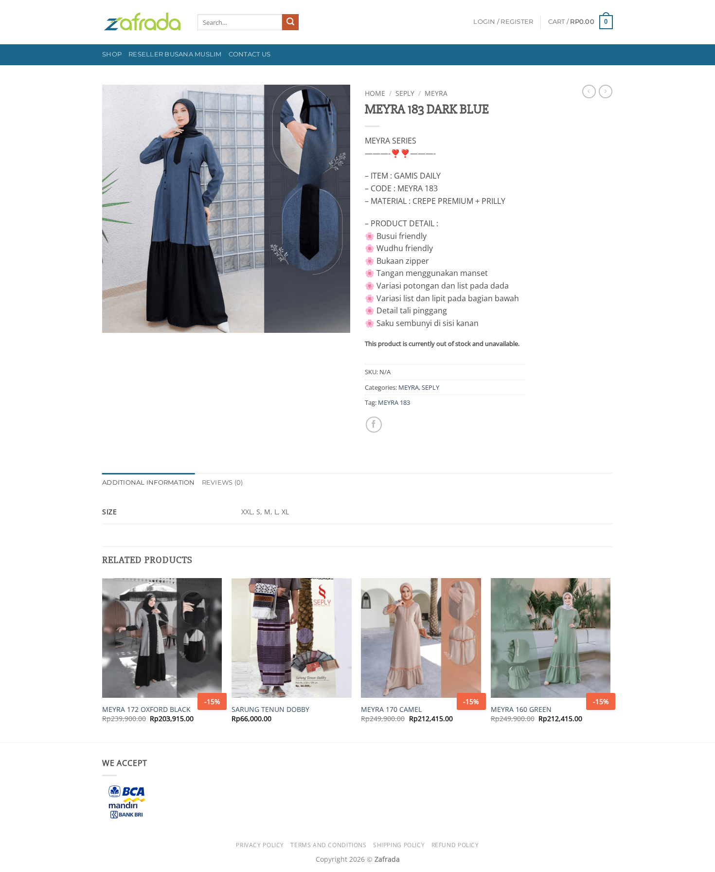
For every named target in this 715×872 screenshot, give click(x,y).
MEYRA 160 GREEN (521, 709)
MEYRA (436, 93)
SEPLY (404, 93)
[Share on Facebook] (374, 425)
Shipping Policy (399, 845)
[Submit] (290, 22)
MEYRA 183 (394, 402)
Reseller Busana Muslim (175, 54)
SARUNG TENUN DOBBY (270, 709)
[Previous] (102, 659)
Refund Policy (455, 845)
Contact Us (250, 54)
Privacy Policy (260, 845)
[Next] (610, 659)
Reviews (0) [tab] (222, 482)
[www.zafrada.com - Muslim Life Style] (142, 22)
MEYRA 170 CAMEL (391, 709)
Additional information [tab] (148, 482)
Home (375, 93)
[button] (503, 22)
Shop (112, 54)
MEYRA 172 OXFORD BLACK (146, 709)
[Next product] (589, 91)
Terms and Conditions (328, 845)
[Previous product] (605, 91)
